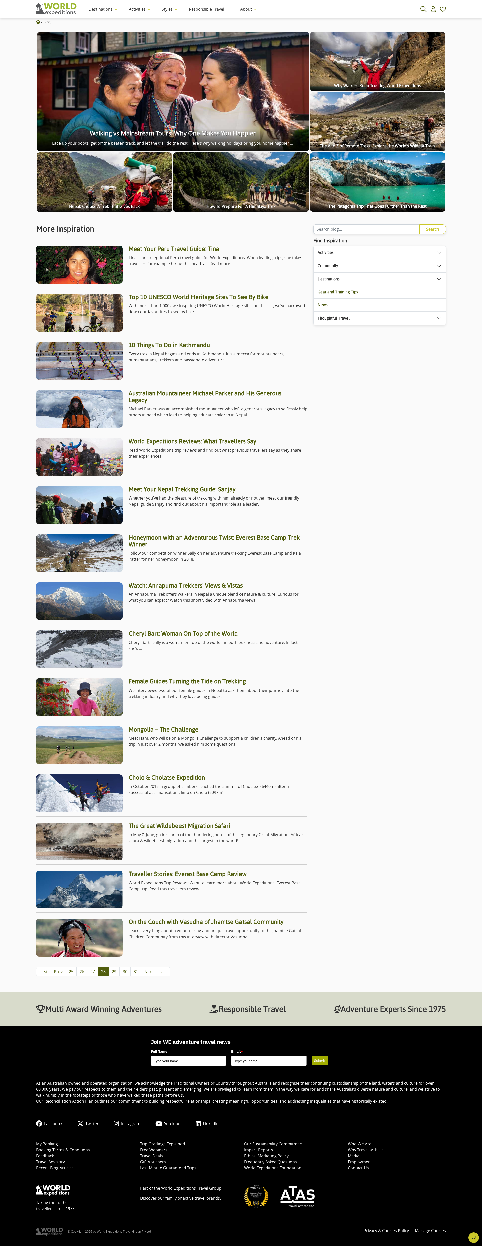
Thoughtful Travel (334, 318)
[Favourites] (443, 9)
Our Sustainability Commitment (274, 1144)
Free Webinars (153, 1150)
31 (136, 971)
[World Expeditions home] (56, 9)
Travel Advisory (50, 1162)
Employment (360, 1162)
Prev (58, 971)
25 (71, 971)
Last (163, 971)
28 (103, 971)
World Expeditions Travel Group (191, 1188)
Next (148, 971)
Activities (137, 9)
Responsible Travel (206, 9)
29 (114, 971)
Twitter (92, 1123)
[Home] (38, 21)
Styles (167, 9)
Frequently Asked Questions (270, 1162)
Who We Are (359, 1144)
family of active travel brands (192, 1198)
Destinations (101, 9)
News (323, 304)
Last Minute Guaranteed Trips (168, 1168)
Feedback (45, 1156)
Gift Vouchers (153, 1162)
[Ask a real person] (473, 1237)
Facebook (53, 1123)
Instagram (130, 1123)
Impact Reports (258, 1150)
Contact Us (358, 1168)
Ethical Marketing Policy (266, 1156)
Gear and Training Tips (338, 292)
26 (82, 971)
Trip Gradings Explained (162, 1144)
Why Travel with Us (366, 1150)
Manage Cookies (430, 1230)
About (246, 9)
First (43, 971)
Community (328, 265)
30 (125, 971)
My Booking (47, 1144)
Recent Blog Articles (55, 1168)
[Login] (433, 9)
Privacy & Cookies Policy (386, 1230)
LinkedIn (211, 1123)
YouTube (172, 1123)
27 (92, 971)
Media (353, 1156)
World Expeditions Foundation (273, 1168)
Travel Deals (151, 1156)
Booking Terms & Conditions (63, 1150)
